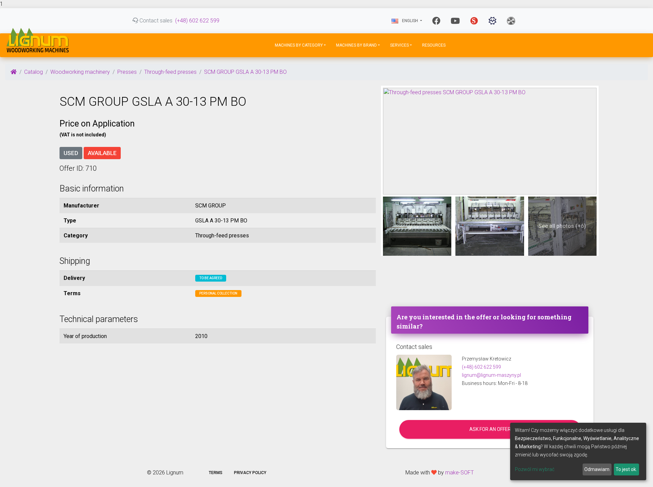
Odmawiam (596, 469)
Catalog (33, 72)
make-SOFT (459, 472)
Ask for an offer (490, 429)
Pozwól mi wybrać (534, 469)
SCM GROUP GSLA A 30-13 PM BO (245, 72)
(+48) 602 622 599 (197, 20)
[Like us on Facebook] (436, 21)
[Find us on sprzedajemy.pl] (474, 21)
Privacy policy (250, 472)
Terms (215, 472)
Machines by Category (299, 45)
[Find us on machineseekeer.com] (492, 21)
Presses (127, 72)
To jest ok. (626, 469)
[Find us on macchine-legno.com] (511, 21)
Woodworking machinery (80, 72)
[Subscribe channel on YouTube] (455, 21)
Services (399, 45)
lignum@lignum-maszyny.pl (491, 375)
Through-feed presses (170, 72)
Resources (434, 45)
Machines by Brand (356, 45)
